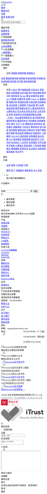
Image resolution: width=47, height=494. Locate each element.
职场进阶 (28, 146)
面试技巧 (35, 139)
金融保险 (17, 127)
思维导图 (22, 73)
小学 (22, 124)
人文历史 (24, 142)
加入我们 (5, 316)
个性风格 (37, 146)
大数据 (13, 99)
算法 (28, 96)
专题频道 (5, 269)
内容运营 (33, 102)
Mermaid (4, 255)
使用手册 (5, 276)
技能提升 (37, 133)
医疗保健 (10, 133)
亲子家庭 (10, 146)
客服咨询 (29, 124)
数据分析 (13, 102)
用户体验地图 (35, 93)
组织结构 (24, 136)
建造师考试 (22, 121)
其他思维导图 (30, 81)
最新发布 (29, 170)
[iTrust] (23, 421)
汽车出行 (26, 127)
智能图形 (5, 244)
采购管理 (33, 136)
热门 (13, 170)
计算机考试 (11, 111)
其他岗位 (38, 124)
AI (2, 5)
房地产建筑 (41, 130)
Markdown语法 (7, 279)
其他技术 (15, 96)
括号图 (20, 81)
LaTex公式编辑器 (9, 250)
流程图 (14, 73)
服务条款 (5, 319)
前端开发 (35, 96)
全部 (3, 78)
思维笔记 (31, 73)
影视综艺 (24, 149)
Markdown (5, 232)
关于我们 (5, 313)
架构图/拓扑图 (7, 40)
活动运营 (13, 105)
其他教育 (41, 121)
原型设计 (5, 238)
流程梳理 (5, 34)
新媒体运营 (23, 102)
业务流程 (24, 93)
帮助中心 (5, 272)
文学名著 (42, 142)
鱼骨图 (22, 78)
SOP (11, 139)
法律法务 (31, 130)
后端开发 (21, 99)
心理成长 (19, 146)
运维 (28, 99)
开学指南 (5, 59)
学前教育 (32, 121)
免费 (13, 165)
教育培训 (35, 127)
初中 (8, 124)
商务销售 (13, 130)
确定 (35, 191)
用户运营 (40, 105)
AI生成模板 (6, 46)
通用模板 (15, 149)
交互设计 (35, 90)
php (24, 96)
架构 (42, 96)
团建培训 (28, 133)
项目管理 (15, 93)
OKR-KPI (15, 136)
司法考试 (21, 111)
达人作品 (37, 170)
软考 (11, 115)
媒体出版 (22, 130)
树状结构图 (31, 78)
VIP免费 (19, 165)
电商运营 (10, 108)
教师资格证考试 (22, 108)
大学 (18, 124)
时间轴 (40, 78)
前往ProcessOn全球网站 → (13, 389)
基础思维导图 (12, 78)
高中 (13, 124)
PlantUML (5, 257)
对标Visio (5, 307)
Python (33, 99)
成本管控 (17, 139)
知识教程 (5, 266)
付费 (26, 165)
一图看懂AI (6, 52)
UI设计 (14, 90)
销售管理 (26, 139)
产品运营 (31, 105)
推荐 (3, 8)
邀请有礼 (5, 285)
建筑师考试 (11, 121)
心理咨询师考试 (37, 108)
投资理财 (33, 142)
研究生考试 (31, 111)
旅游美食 (10, 152)
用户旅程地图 (24, 90)
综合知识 (15, 142)
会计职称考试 (38, 118)
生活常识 (33, 149)
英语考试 (18, 115)
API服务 (5, 241)
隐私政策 (5, 322)
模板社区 (5, 11)
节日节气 (19, 152)
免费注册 (10, 17)
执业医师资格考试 (23, 118)
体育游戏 (42, 149)
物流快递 (19, 133)
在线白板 (5, 234)
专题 (3, 14)
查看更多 (5, 31)
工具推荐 (22, 105)
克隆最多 (20, 170)
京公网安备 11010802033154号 (28, 398)
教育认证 (5, 304)
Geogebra (5, 252)
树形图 (13, 81)
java (8, 99)
